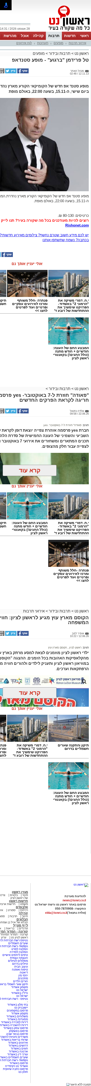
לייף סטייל (20, 925)
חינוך (25, 916)
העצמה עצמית (18, 958)
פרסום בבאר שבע (17, 1034)
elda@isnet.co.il (56, 913)
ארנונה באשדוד (18, 1051)
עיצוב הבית (21, 966)
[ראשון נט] (81, 884)
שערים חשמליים (18, 943)
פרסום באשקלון (18, 1031)
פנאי (25, 895)
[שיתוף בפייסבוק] (23, 72)
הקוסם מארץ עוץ (57, 647)
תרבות (53, 36)
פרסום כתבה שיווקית (15, 1069)
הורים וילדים (20, 981)
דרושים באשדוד (18, 1045)
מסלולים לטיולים (18, 960)
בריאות (10, 928)
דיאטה (24, 972)
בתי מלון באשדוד (17, 1004)
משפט (24, 904)
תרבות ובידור (59, 53)
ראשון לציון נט (19, 937)
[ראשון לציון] (61, 31)
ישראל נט (22, 990)
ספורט (12, 910)
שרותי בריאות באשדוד (14, 1039)
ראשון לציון (75, 647)
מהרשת (10, 36)
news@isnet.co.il (74, 900)
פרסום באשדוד (18, 1063)
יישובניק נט (21, 1007)
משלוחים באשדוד (17, 1016)
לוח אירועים (24, 43)
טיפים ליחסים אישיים (15, 955)
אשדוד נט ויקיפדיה (16, 1066)
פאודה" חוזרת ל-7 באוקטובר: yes (62, 425)
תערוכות (42, 43)
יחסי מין (23, 975)
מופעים (58, 43)
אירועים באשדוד (18, 1042)
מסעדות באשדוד (17, 1019)
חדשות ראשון (18, 901)
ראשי (84, 36)
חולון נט (23, 1072)
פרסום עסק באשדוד (15, 1028)
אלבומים (22, 907)
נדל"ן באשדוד (19, 993)
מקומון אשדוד (19, 987)
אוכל (25, 36)
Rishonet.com (77, 225)
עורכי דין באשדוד (17, 1054)
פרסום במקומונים (17, 1010)
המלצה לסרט (19, 949)
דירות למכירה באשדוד (14, 1022)
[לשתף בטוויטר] (10, 72)
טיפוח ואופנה (20, 969)
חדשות (70, 36)
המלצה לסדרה (18, 952)
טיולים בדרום (19, 963)
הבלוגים (22, 919)
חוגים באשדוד (19, 1048)
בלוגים (14, 895)
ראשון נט (81, 53)
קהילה (38, 36)
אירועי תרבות (77, 43)
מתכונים (23, 978)
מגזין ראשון (20, 892)
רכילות (24, 910)
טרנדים (23, 928)
